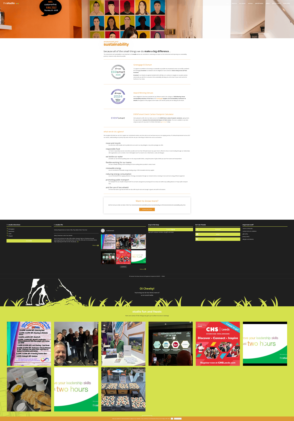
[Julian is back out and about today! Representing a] (138, 241)
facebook (217, 229)
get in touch (164, 122)
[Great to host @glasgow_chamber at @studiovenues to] (123, 241)
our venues (242, 3)
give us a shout (276, 3)
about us (234, 3)
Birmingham (11, 229)
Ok (172, 418)
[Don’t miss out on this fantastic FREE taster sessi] (76, 389)
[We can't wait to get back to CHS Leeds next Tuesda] (123, 256)
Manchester (11, 231)
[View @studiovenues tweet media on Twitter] (78, 242)
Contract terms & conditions (249, 231)
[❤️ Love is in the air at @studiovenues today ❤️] (123, 389)
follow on (94, 245)
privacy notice (246, 236)
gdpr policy (245, 234)
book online (286, 3)
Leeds (9, 233)
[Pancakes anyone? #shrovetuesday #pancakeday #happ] (29, 389)
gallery (268, 3)
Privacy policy (178, 418)
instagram (218, 239)
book (29, 241)
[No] (292, 419)
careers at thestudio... (248, 228)
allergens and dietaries (248, 239)
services (250, 3)
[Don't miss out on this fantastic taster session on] (138, 256)
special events (259, 3)
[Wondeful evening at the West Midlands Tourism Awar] (108, 256)
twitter (218, 234)
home (227, 3)
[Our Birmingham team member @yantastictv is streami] (108, 241)
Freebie (170, 229)
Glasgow (10, 236)
